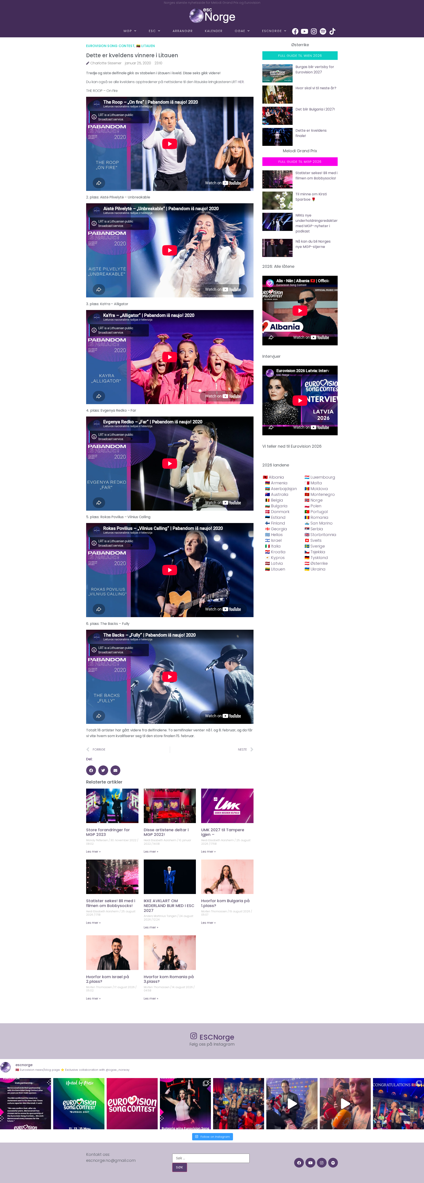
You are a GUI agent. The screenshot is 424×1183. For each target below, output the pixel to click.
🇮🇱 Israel (273, 540)
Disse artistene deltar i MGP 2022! (166, 832)
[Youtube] (304, 31)
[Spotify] (323, 31)
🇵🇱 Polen (313, 506)
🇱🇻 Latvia (274, 563)
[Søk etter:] (211, 1158)
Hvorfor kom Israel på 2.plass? (107, 979)
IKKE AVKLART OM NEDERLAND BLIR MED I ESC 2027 (169, 905)
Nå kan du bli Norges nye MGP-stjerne (313, 244)
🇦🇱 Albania (273, 477)
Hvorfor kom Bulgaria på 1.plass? (225, 903)
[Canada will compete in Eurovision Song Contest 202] (132, 1103)
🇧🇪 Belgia (274, 500)
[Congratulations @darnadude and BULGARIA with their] (185, 1103)
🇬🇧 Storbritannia (320, 534)
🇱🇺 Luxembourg (320, 477)
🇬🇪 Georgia (276, 529)
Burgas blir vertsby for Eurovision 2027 (314, 69)
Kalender (214, 31)
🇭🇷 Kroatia (275, 552)
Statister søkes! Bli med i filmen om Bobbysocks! (110, 903)
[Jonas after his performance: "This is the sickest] (238, 1103)
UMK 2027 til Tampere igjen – (222, 832)
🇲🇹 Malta (313, 483)
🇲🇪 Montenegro (320, 494)
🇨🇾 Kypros (275, 557)
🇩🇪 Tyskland (316, 557)
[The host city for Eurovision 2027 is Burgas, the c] (78, 1103)
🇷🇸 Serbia (314, 529)
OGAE (240, 31)
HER (241, 81)
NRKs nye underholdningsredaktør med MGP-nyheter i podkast (316, 223)
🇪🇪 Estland (275, 517)
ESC (152, 31)
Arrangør (183, 31)
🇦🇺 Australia (276, 494)
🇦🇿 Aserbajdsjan (281, 488)
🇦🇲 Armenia (276, 483)
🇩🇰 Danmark (277, 511)
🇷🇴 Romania (316, 517)
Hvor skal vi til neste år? (315, 88)
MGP (128, 31)
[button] (91, 770)
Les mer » (93, 851)
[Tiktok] (332, 31)
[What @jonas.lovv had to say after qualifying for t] (345, 1103)
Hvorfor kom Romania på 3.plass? (169, 979)
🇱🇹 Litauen (145, 46)
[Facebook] (295, 31)
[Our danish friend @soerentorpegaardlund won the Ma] (291, 1103)
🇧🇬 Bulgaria (276, 506)
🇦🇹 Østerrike (316, 563)
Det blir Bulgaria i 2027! (315, 109)
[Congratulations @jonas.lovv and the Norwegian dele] (398, 1103)
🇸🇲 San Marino (319, 523)
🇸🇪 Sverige (315, 546)
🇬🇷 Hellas (274, 534)
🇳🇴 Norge (314, 500)
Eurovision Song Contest (110, 46)
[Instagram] (313, 31)
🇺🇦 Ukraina (315, 569)
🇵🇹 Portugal (316, 511)
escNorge (272, 31)
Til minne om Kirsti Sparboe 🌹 (311, 197)
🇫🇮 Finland (275, 523)
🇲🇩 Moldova (316, 488)
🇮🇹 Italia (273, 546)
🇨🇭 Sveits (313, 540)
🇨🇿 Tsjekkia (315, 552)
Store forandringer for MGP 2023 (108, 832)
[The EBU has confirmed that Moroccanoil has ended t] (25, 1103)
